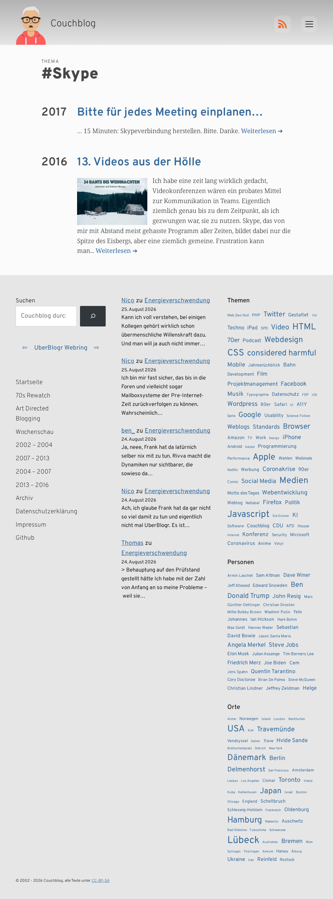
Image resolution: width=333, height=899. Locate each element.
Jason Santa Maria (274, 636)
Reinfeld (267, 859)
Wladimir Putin (277, 612)
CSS (235, 353)
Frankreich (273, 810)
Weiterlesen (258, 130)
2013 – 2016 (32, 485)
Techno (235, 328)
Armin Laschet (240, 575)
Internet (233, 535)
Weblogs (238, 427)
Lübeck (243, 841)
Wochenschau (35, 432)
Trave (268, 741)
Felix (298, 612)
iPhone (292, 437)
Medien (293, 480)
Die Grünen (281, 516)
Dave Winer (296, 575)
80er (265, 405)
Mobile (236, 365)
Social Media (258, 481)
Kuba (231, 792)
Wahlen (285, 458)
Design (274, 438)
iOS (314, 395)
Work (261, 438)
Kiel (251, 730)
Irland (308, 781)
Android (234, 446)
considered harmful (281, 353)
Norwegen (248, 719)
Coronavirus (241, 543)
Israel (289, 792)
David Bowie (241, 636)
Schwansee (277, 830)
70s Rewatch (33, 396)
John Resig (287, 596)
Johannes (237, 619)
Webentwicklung (285, 493)
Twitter (274, 314)
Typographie (257, 395)
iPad (252, 328)
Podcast (252, 341)
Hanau (282, 851)
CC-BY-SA (101, 880)
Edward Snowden (270, 585)
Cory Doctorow (241, 680)
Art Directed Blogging (32, 414)
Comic (232, 482)
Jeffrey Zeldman (283, 688)
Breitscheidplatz (239, 748)
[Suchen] (93, 316)
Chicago (233, 802)
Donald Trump (248, 596)
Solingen (234, 852)
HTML (304, 327)
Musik (235, 394)
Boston (301, 792)
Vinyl (278, 543)
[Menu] (309, 24)
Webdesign (283, 340)
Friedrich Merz (244, 662)
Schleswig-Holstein (244, 810)
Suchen (25, 301)
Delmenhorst (246, 770)
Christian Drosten (279, 605)
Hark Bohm (287, 619)
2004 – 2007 (33, 472)
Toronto (289, 780)
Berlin (277, 758)
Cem (294, 663)
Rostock (287, 860)
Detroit (260, 748)
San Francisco (278, 770)
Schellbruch (273, 801)
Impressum (31, 525)
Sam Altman (268, 575)
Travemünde (276, 729)
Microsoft (299, 535)
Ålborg (296, 852)
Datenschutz (285, 395)
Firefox (272, 502)
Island (266, 719)
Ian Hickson (262, 619)
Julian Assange (266, 654)
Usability (274, 416)
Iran (251, 860)
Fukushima (258, 830)
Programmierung (277, 446)
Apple (264, 457)
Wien (309, 842)
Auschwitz (292, 821)
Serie (231, 416)
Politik (292, 502)
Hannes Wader (260, 627)
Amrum (267, 852)
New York (275, 748)
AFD (290, 526)
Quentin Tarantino (273, 671)
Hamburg (244, 820)
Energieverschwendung (177, 301)
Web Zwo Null (238, 315)
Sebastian (287, 627)
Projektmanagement (252, 384)
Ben (297, 585)
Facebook (294, 384)
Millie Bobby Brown (244, 612)
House (303, 526)
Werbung (250, 470)
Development (240, 374)
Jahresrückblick (264, 365)
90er (303, 469)
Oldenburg (296, 810)
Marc (308, 597)
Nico (127, 301)
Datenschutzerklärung (44, 512)
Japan (271, 791)
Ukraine (236, 859)
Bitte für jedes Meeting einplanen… (170, 112)
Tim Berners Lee (298, 654)
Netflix (232, 470)
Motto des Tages (243, 493)
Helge (310, 688)
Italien (255, 741)
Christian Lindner (245, 688)
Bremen (292, 841)
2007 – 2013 (32, 459)
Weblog (235, 503)
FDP (305, 395)
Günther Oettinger (243, 605)
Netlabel (253, 503)
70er (233, 340)
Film (262, 374)
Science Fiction (298, 416)
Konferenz (255, 534)
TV (249, 438)
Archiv (24, 498)
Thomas (132, 543)
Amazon (236, 438)
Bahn (289, 365)
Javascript (248, 514)
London (279, 719)
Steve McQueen (301, 680)
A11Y (302, 404)
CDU (278, 526)
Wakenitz (271, 822)
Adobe (250, 447)
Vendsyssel (237, 741)
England (249, 801)
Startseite (29, 382)
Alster (231, 719)
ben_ (128, 431)
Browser (296, 427)
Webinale (303, 458)
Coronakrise (278, 469)
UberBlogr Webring (60, 348)
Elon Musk (238, 654)
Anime (264, 543)
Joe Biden (275, 663)
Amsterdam (303, 770)
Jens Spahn (237, 672)
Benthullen (296, 719)
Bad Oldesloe (237, 830)
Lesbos (232, 781)
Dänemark (246, 758)
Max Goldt (236, 627)
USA (236, 729)
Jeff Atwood (238, 585)
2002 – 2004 (34, 445)
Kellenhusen (247, 792)
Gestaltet (298, 315)
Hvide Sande (292, 740)
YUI (314, 315)
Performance (238, 458)
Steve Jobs (284, 645)
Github (34, 538)
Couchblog (258, 526)
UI (291, 405)
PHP (256, 315)
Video (280, 327)
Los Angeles (250, 781)
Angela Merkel (246, 645)
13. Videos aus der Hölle (139, 162)
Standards (266, 427)
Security (279, 535)
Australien (270, 842)
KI (295, 515)
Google (249, 415)
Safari (280, 405)
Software (235, 526)
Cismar (268, 780)
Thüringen (251, 852)
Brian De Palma (271, 680)
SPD (264, 328)
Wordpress (242, 404)
